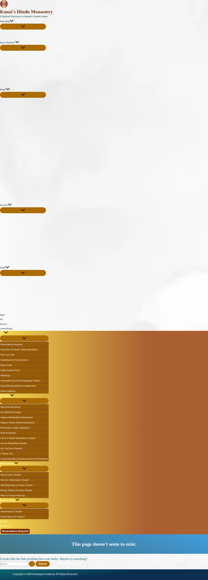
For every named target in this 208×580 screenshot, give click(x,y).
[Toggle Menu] (23, 27)
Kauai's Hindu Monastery (26, 11)
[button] (12, 21)
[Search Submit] (32, 564)
